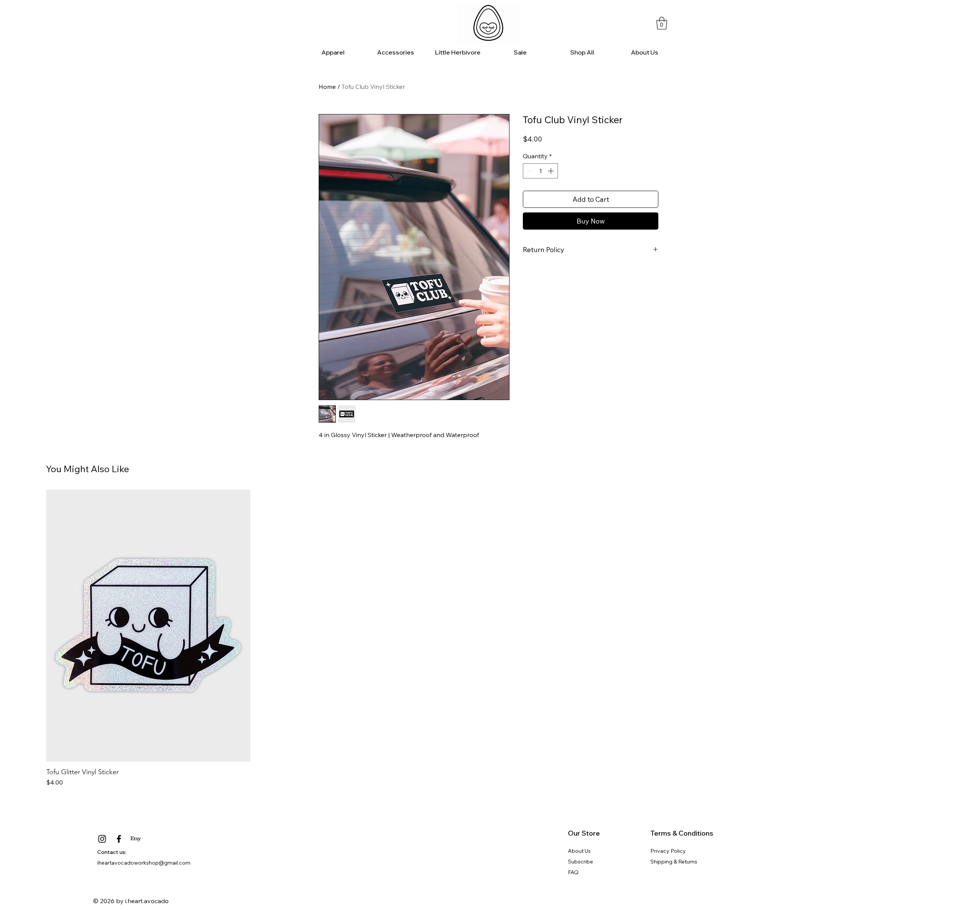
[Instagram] (102, 839)
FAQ (573, 872)
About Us (579, 850)
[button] (661, 23)
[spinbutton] (540, 171)
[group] (488, 638)
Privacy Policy (668, 850)
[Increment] (551, 171)
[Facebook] (119, 839)
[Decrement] (529, 171)
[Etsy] (136, 839)
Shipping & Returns (673, 861)
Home (327, 86)
